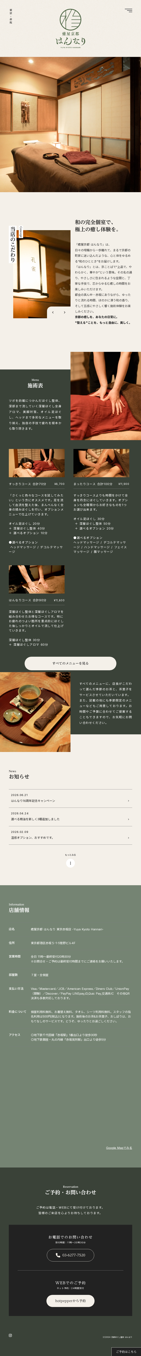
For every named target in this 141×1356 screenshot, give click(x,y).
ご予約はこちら (126, 1352)
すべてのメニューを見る (70, 663)
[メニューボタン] (127, 13)
